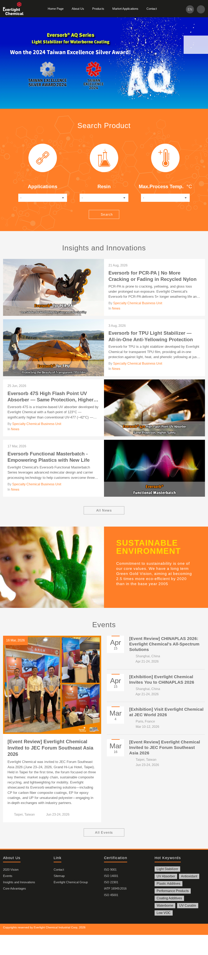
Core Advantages (14, 888)
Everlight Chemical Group (71, 882)
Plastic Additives (168, 883)
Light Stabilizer (167, 869)
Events (7, 876)
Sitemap (59, 876)
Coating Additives (169, 898)
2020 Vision (10, 869)
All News (104, 510)
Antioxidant (189, 876)
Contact (151, 8)
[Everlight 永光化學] (15, 8)
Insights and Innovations (19, 882)
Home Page (56, 8)
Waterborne (165, 905)
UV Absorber (166, 876)
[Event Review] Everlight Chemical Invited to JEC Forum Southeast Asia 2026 (50, 748)
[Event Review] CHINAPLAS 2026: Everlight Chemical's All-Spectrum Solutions (164, 644)
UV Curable (187, 905)
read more (104, 287)
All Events (104, 832)
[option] (104, 63)
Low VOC (164, 913)
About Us (78, 8)
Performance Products (173, 891)
